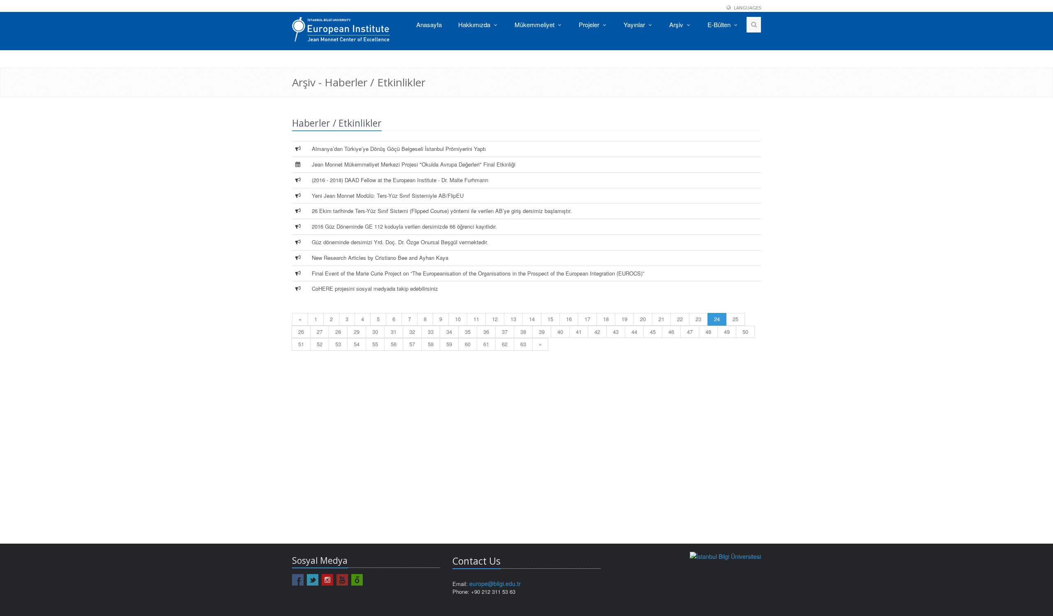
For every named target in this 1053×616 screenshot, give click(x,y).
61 (486, 344)
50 (745, 332)
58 (431, 344)
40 (560, 332)
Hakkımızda (475, 24)
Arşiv (677, 24)
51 (301, 344)
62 (505, 344)
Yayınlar (635, 24)
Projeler (590, 24)
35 (468, 332)
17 (587, 319)
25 (735, 319)
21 (661, 319)
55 (375, 344)
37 (505, 332)
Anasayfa (429, 24)
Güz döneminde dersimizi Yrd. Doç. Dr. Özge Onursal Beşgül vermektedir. (400, 242)
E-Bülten (719, 24)
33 (431, 332)
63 (523, 344)
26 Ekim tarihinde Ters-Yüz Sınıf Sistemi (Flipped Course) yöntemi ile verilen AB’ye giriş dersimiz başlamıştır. (442, 211)
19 (624, 319)
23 (698, 319)
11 (476, 319)
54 (357, 344)
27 (319, 332)
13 (513, 319)
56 (394, 344)
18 (606, 319)
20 (643, 319)
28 (338, 332)
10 (458, 319)
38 (523, 332)
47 (690, 332)
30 (375, 332)
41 (579, 332)
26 (301, 332)
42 (597, 332)
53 (338, 344)
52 (319, 344)
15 (550, 319)
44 (634, 332)
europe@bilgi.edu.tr (495, 583)
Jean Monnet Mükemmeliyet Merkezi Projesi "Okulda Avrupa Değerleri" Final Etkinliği (413, 164)
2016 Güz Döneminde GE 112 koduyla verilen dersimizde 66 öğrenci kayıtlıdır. (404, 226)
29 (357, 332)
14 (532, 319)
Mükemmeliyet (535, 24)
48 (708, 332)
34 (449, 332)
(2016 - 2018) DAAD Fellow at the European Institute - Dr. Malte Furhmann (400, 180)
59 (449, 344)
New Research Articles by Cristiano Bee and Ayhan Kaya (380, 258)
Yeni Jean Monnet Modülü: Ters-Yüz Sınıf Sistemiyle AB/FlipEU (388, 195)
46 (671, 332)
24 (717, 319)
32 (412, 332)
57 (412, 344)
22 (680, 319)
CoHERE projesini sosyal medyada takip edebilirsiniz (375, 288)
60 (468, 344)
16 (569, 319)
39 (542, 332)
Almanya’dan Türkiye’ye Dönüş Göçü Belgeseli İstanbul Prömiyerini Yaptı (399, 149)
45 (653, 332)
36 (486, 332)
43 (616, 332)
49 (727, 332)
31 (394, 332)
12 (495, 319)
